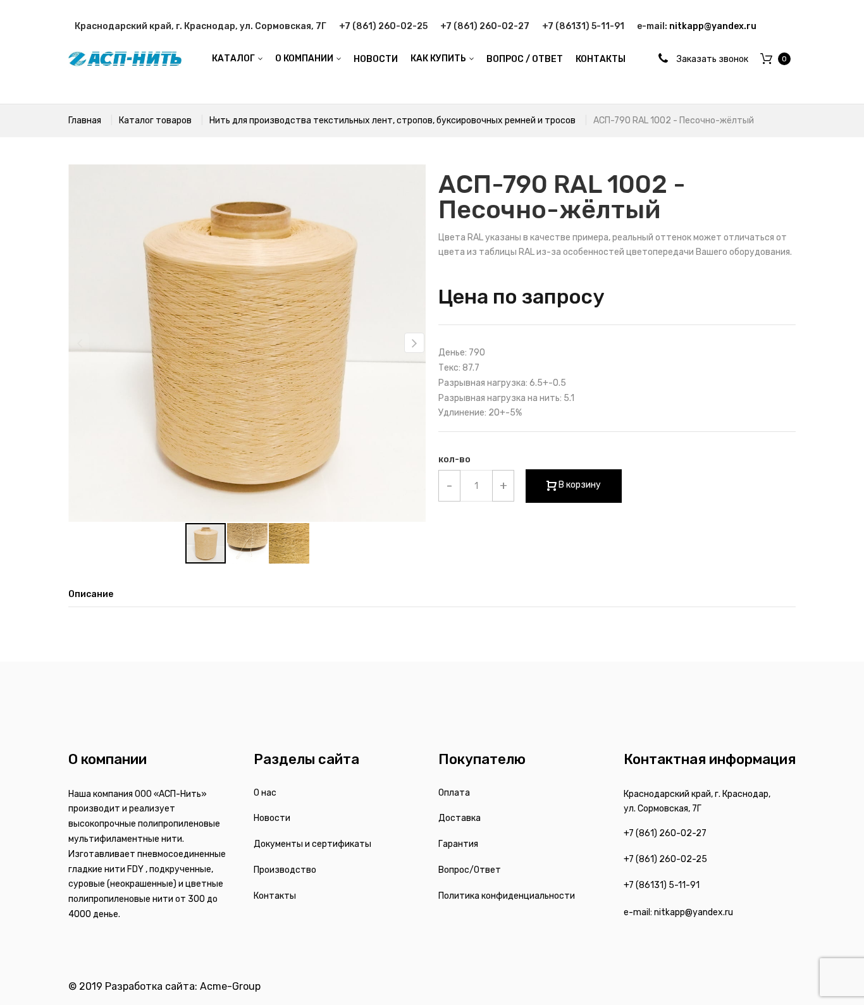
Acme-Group (230, 986)
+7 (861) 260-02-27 (484, 26)
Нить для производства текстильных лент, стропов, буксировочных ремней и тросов (392, 120)
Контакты (275, 896)
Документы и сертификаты (312, 844)
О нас (265, 792)
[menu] (418, 59)
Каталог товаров (155, 120)
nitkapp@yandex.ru (712, 26)
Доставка (459, 818)
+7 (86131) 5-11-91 (583, 26)
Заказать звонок (712, 59)
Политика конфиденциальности (506, 896)
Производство (285, 870)
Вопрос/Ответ (469, 870)
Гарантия (458, 844)
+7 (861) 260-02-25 (383, 26)
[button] (414, 343)
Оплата (454, 792)
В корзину (579, 484)
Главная (84, 120)
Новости (272, 818)
